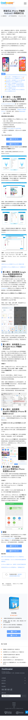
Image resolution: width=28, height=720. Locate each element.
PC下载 (15, 631)
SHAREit (3, 418)
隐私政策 (14, 704)
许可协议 (14, 705)
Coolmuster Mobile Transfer (8, 104)
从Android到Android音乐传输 (14, 128)
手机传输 (13, 613)
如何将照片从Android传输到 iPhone (10, 657)
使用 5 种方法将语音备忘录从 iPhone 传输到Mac (12, 556)
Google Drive (4, 288)
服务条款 (14, 702)
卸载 (14, 707)
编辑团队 (4, 16)
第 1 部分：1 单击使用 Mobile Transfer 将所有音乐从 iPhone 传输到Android (15, 77)
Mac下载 (14, 635)
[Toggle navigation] (25, 3)
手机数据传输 (13, 16)
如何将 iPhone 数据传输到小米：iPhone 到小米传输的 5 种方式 (14, 663)
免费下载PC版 (15, 139)
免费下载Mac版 (15, 144)
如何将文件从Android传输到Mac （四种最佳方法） (13, 567)
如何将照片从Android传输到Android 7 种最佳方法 (13, 652)
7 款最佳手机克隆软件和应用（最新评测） (11, 654)
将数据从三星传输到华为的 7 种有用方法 (11, 649)
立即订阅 (23, 696)
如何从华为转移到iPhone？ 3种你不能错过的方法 (13, 659)
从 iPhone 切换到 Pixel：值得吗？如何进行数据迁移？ (14, 564)
